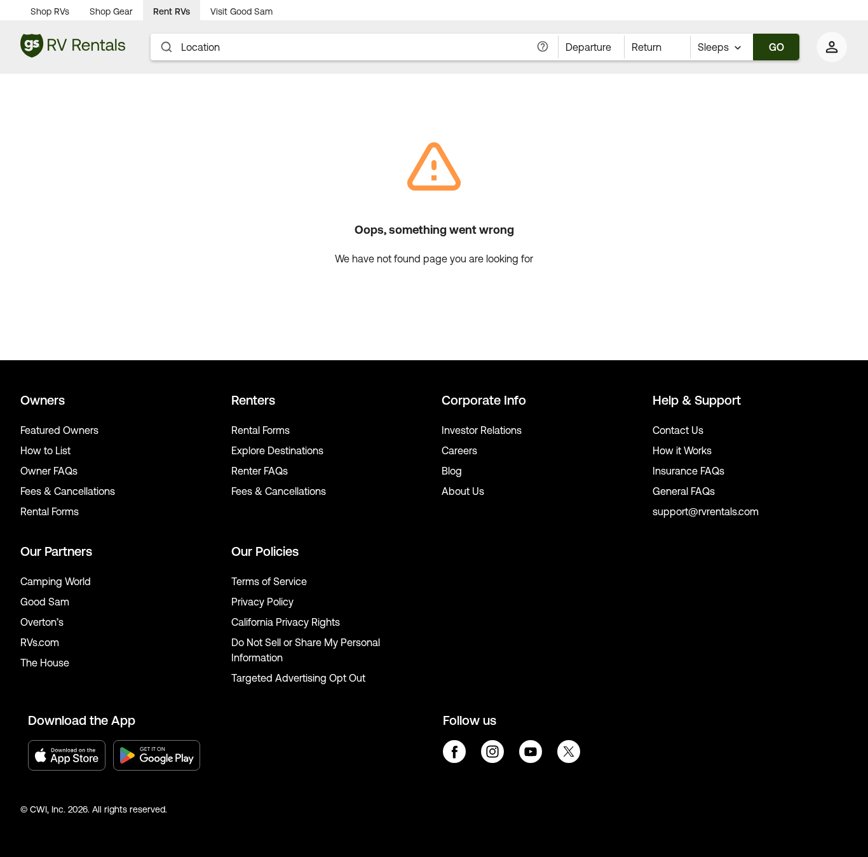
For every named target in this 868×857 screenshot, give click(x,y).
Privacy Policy (262, 601)
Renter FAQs (259, 470)
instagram (492, 751)
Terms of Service (269, 581)
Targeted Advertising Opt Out (298, 678)
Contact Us (678, 430)
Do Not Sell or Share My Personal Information (305, 650)
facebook (454, 751)
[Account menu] (832, 47)
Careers (459, 450)
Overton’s (42, 622)
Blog (452, 470)
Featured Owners (59, 430)
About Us (463, 491)
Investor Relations (482, 430)
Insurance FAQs (688, 470)
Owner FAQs (49, 470)
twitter (568, 751)
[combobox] (721, 47)
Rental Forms (49, 511)
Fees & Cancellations (67, 491)
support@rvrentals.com (706, 511)
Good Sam (44, 601)
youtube (530, 751)
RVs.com (39, 642)
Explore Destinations (277, 450)
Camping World (55, 581)
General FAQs (684, 491)
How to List (45, 450)
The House (44, 662)
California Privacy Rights (285, 622)
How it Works (682, 450)
